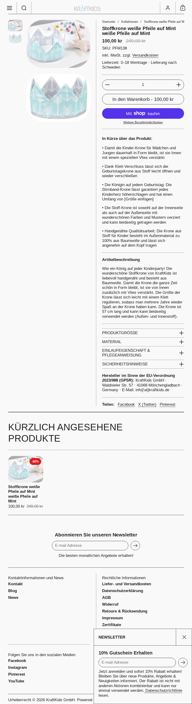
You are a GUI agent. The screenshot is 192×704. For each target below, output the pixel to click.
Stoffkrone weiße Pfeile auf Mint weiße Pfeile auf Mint (25, 482)
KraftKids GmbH (60, 700)
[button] (24, 8)
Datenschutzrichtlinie (163, 690)
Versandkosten (145, 55)
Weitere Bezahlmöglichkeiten (143, 122)
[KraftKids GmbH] (96, 8)
